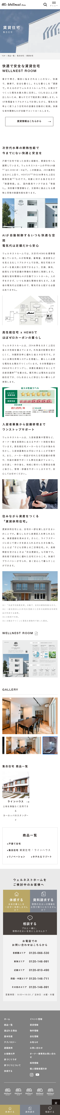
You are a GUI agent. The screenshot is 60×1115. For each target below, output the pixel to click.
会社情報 (34, 1037)
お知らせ (34, 1042)
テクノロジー (10, 1042)
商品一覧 (11, 56)
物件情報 (34, 1031)
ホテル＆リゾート (42, 857)
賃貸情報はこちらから (29, 121)
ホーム (7, 1019)
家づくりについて (12, 1066)
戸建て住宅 (15, 844)
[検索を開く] (45, 4)
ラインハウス (16, 802)
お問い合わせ (36, 1048)
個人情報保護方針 (38, 1069)
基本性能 (8, 1037)
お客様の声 (9, 1054)
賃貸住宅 (29, 56)
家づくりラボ (10, 1060)
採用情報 (34, 1063)
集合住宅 (20, 56)
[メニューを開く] (54, 3)
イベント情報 (36, 1019)
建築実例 (8, 1048)
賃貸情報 (34, 1025)
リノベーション (17, 857)
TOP (3, 56)
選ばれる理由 (10, 1031)
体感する (8, 1071)
